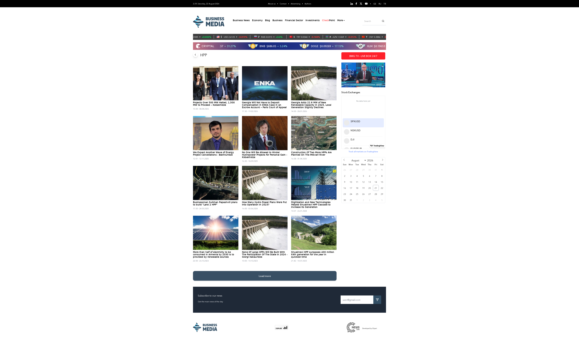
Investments (312, 20)
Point (328, 20)
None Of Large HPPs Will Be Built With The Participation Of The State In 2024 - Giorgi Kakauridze (264, 254)
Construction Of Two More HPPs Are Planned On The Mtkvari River (311, 153)
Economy (257, 20)
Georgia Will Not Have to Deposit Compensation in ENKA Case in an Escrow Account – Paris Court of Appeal (264, 105)
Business (277, 20)
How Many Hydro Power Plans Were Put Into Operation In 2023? (264, 203)
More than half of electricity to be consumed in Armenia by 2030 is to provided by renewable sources (213, 254)
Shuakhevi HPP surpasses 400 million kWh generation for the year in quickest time (312, 254)
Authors (308, 3)
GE (374, 3)
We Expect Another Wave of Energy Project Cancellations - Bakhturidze (213, 153)
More (340, 20)
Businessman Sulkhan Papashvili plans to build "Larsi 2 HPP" (215, 203)
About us (271, 3)
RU (380, 3)
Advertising (295, 3)
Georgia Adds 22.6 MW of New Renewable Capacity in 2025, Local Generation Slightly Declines (311, 105)
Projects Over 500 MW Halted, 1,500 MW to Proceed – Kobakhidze (214, 104)
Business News (241, 20)
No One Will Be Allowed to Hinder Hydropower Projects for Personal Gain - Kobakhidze (264, 155)
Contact (283, 3)
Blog (267, 20)
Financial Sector (294, 20)
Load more (265, 275)
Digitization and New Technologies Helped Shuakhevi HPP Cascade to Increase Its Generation (311, 204)
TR (385, 3)
